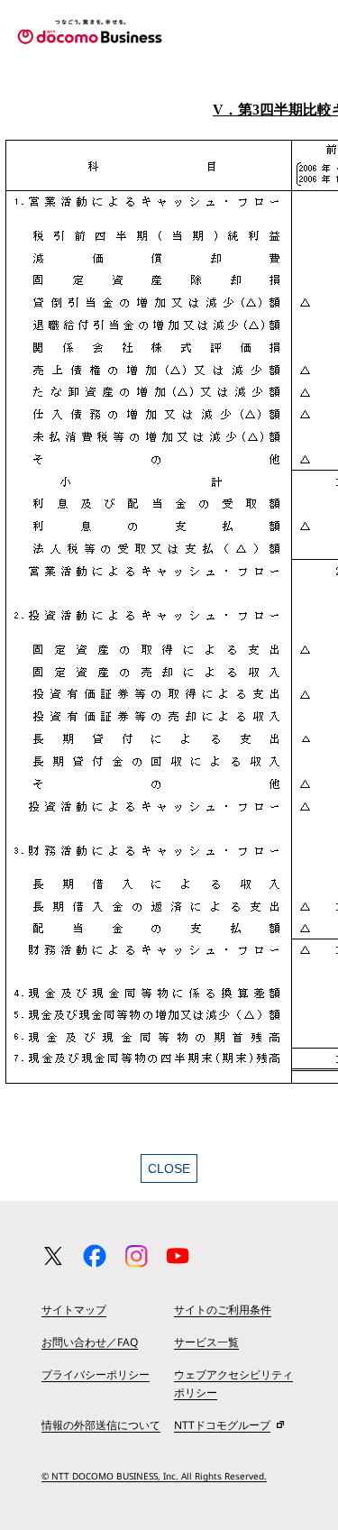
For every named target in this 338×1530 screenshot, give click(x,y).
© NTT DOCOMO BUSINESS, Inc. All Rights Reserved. (154, 1476)
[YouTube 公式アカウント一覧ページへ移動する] (177, 1256)
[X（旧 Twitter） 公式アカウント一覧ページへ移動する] (53, 1256)
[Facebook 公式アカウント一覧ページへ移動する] (94, 1256)
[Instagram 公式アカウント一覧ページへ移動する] (136, 1256)
